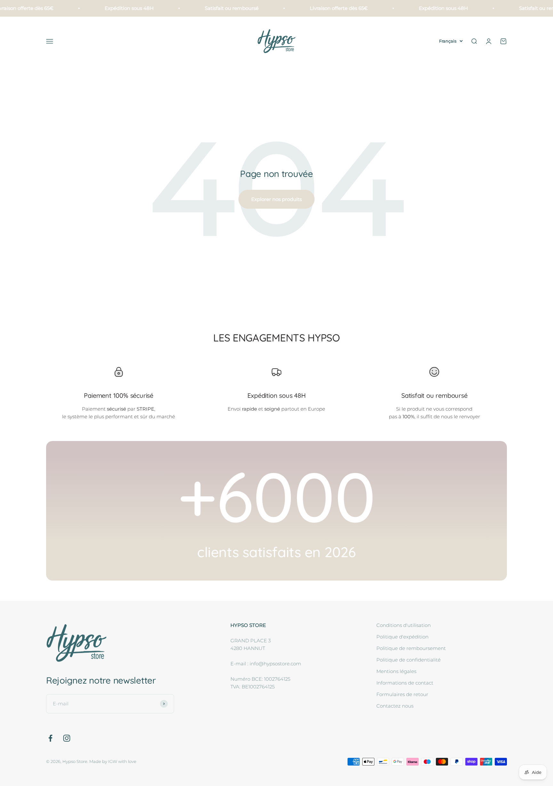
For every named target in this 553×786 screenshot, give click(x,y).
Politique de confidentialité (408, 660)
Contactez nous (394, 706)
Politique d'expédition (402, 637)
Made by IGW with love (112, 761)
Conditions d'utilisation (403, 625)
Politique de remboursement (411, 648)
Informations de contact (404, 683)
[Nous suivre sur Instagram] (66, 738)
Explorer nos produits (276, 199)
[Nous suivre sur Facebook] (50, 738)
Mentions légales (396, 671)
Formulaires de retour (402, 694)
